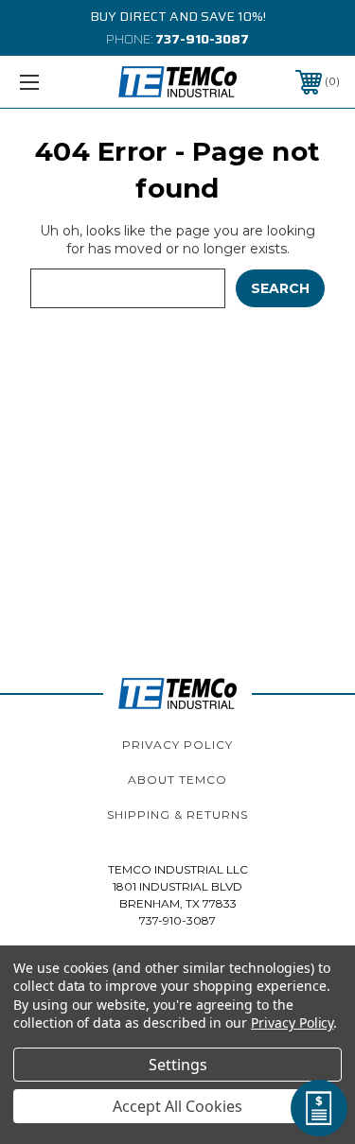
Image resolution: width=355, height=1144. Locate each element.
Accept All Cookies (177, 1106)
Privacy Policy (177, 744)
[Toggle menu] (51, 82)
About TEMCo (177, 779)
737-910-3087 (202, 38)
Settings (178, 1064)
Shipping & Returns (177, 814)
